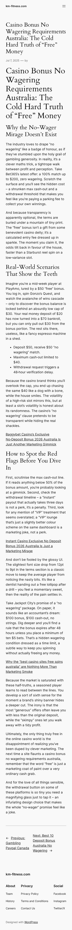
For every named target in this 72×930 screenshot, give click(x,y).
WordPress (31, 922)
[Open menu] (64, 6)
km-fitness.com (16, 6)
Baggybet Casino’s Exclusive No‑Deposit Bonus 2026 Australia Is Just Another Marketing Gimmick (33, 439)
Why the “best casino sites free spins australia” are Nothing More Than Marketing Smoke (34, 667)
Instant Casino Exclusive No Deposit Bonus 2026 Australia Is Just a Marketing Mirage (33, 546)
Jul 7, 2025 (12, 60)
